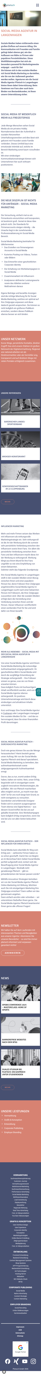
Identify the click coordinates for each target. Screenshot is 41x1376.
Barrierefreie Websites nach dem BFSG (14, 1040)
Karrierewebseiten (20, 1313)
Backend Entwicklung (20, 1258)
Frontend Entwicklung (20, 1255)
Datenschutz (20, 1333)
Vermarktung (10, 1115)
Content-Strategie (20, 1296)
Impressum (20, 1327)
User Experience (20, 1227)
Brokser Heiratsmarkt (13, 456)
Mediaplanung (20, 1243)
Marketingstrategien (20, 1235)
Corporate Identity (20, 1230)
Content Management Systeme (20, 1260)
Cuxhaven (7, 713)
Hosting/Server (20, 1274)
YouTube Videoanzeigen (20, 1216)
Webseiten (20, 1276)
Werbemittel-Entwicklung (20, 1268)
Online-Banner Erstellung (20, 1238)
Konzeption (21, 1233)
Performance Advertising (20, 1192)
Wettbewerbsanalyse (20, 1197)
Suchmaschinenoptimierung (20, 1178)
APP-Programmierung (20, 1266)
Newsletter (20, 1205)
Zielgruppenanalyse (20, 1241)
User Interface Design (20, 1225)
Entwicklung (9, 1124)
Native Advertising (20, 1293)
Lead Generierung (20, 1200)
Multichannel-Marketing (20, 1186)
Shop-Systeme (20, 1263)
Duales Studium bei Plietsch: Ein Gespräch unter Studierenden (13, 1072)
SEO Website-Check (20, 1279)
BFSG (21, 1282)
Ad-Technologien (20, 1271)
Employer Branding (12, 1132)
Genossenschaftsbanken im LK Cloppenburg (15, 487)
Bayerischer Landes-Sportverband (14, 423)
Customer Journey (20, 1181)
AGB (20, 1330)
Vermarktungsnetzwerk (20, 1184)
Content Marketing (20, 1299)
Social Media (20, 1291)
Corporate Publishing (13, 1128)
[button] (4, 1372)
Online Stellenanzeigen (20, 1310)
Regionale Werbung (20, 1208)
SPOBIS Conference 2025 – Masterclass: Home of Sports (14, 1007)
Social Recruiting (20, 1308)
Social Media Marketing (20, 1194)
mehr (8, 368)
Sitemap (20, 1336)
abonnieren (13, 953)
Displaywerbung (20, 1202)
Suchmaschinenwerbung (20, 1189)
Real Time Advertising (20, 1210)
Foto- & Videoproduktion (20, 1213)
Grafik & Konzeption (13, 1120)
